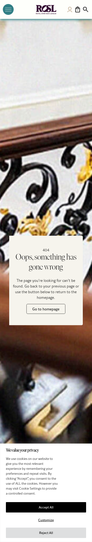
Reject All (46, 532)
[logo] (46, 9)
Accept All (46, 507)
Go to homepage (45, 309)
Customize (46, 520)
